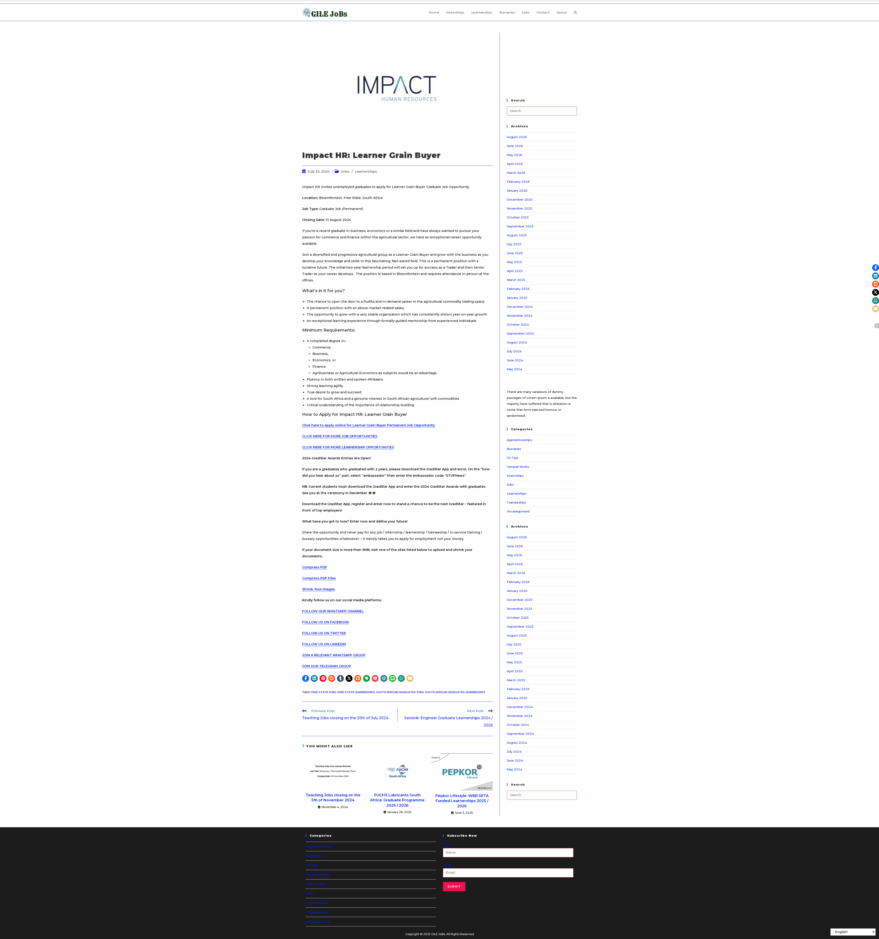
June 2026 (515, 146)
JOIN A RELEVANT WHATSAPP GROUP (334, 655)
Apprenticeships (519, 440)
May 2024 (514, 369)
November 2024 (519, 315)
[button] (305, 678)
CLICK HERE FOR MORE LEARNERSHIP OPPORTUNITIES (348, 447)
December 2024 (520, 306)
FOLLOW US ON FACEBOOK (325, 622)
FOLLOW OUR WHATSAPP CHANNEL (333, 611)
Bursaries (514, 449)
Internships (515, 475)
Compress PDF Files (319, 578)
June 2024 (515, 360)
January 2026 (517, 190)
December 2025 (519, 199)
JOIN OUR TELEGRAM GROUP (326, 666)
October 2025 (518, 217)
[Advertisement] (542, 61)
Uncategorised (518, 511)
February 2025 (518, 289)
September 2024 (520, 333)
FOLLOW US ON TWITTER (324, 633)
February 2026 (518, 181)
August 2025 (517, 235)
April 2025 (515, 271)
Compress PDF (314, 567)
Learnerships (366, 171)
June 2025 (515, 253)
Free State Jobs (323, 692)
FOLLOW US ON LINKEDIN (324, 644)
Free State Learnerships (356, 692)
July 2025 (514, 244)
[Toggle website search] (575, 12)
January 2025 (517, 297)
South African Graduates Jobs (400, 692)
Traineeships (516, 502)
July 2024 (514, 351)
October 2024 (518, 324)
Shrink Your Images (318, 589)
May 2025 (514, 262)
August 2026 (517, 137)
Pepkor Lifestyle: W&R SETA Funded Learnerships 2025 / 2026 (462, 801)
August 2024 (517, 342)
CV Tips (512, 458)
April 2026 (515, 164)
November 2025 (519, 208)
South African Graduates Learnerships (455, 692)
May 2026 (514, 155)
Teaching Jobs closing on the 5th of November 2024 (333, 797)
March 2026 (516, 172)
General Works (518, 466)
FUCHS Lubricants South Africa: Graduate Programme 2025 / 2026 (397, 800)
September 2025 (520, 226)
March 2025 (516, 280)
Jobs (345, 171)
